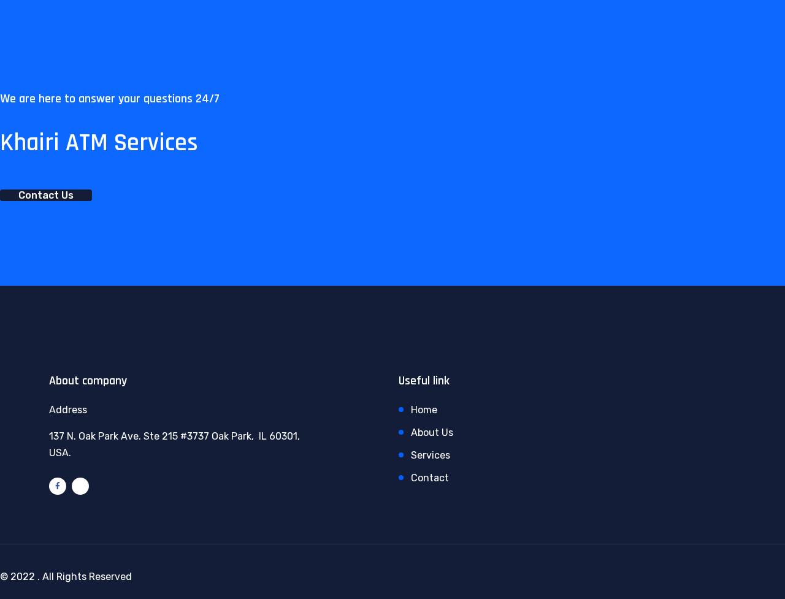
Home (424, 410)
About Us (432, 432)
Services (430, 455)
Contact (430, 478)
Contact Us (46, 195)
